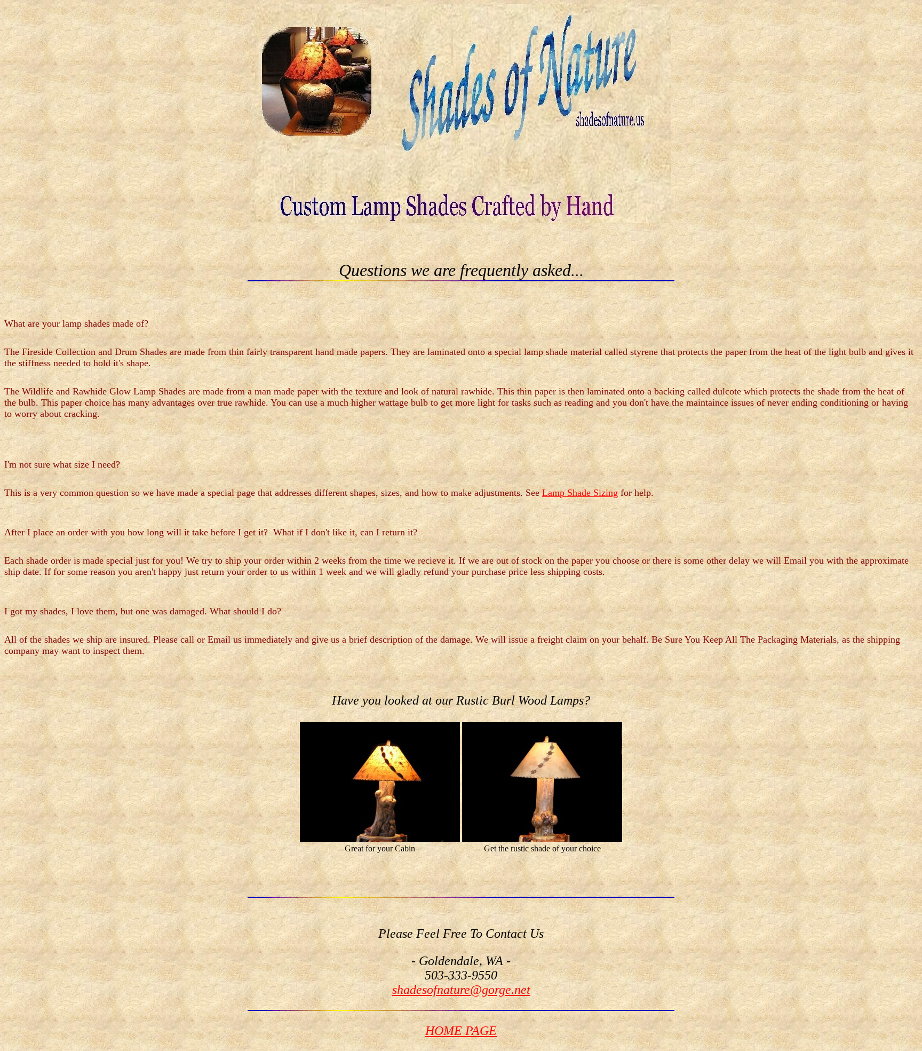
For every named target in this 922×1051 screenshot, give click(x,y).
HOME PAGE (461, 1031)
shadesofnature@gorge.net (461, 990)
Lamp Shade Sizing (580, 492)
